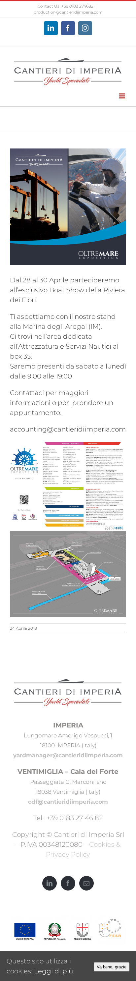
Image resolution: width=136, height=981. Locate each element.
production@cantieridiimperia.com (68, 12)
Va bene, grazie (111, 966)
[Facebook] (68, 883)
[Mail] (86, 883)
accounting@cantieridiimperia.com (68, 429)
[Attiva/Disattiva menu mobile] (122, 95)
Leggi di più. (54, 971)
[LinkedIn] (49, 883)
